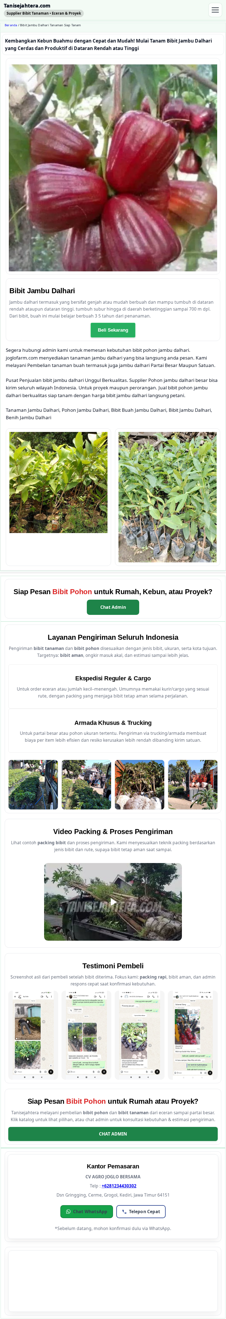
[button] (86, 1211)
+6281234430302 (119, 1186)
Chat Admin (113, 607)
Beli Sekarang (113, 329)
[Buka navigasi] (215, 10)
